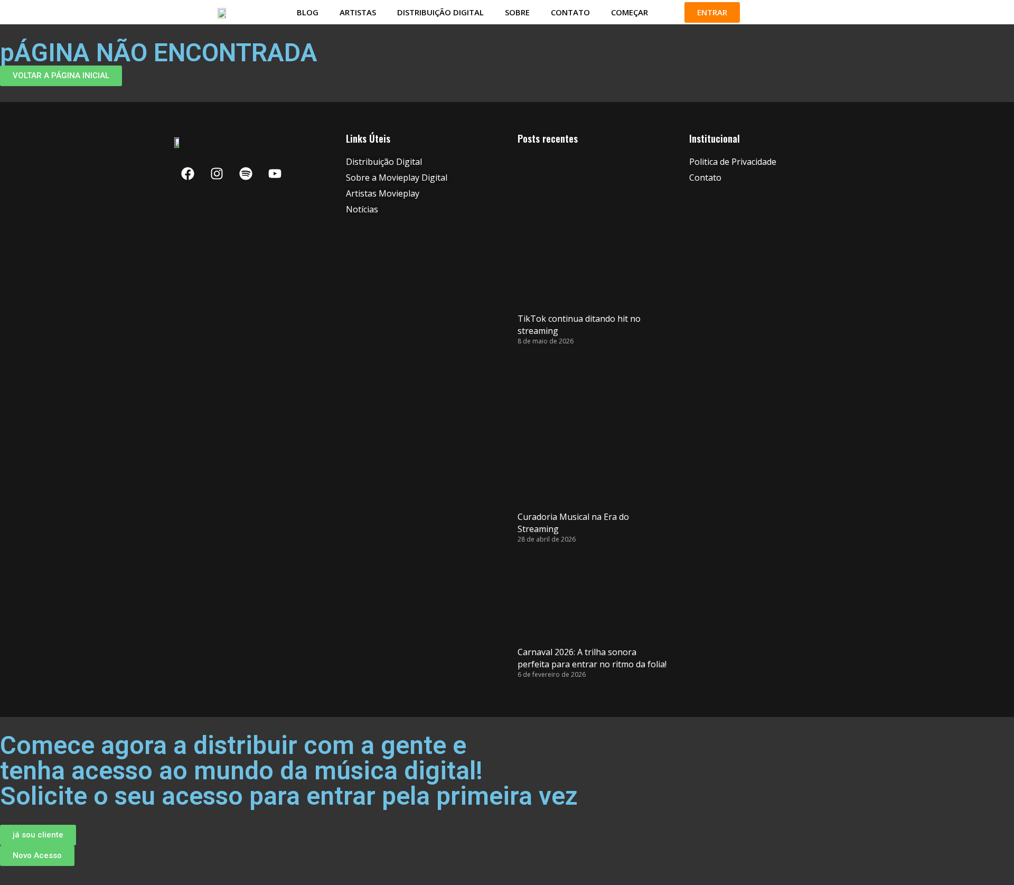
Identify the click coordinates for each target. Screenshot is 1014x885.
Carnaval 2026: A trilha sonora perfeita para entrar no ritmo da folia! (592, 658)
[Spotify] (245, 173)
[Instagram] (216, 173)
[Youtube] (274, 173)
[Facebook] (187, 173)
